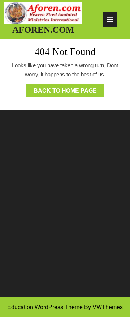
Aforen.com (43, 29)
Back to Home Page (69, 92)
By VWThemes (103, 307)
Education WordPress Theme (45, 307)
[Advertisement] (65, 214)
